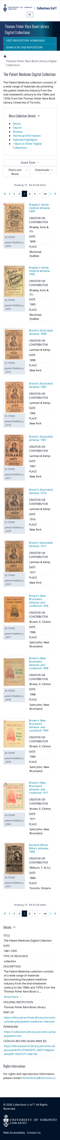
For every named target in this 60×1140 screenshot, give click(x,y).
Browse (17, 132)
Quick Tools (28, 162)
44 (45, 193)
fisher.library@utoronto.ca (38, 1078)
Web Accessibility (14, 1132)
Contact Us (34, 1132)
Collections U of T (24, 1104)
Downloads (42, 170)
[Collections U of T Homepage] (5, 56)
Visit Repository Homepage (25, 40)
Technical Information (27, 136)
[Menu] (30, 14)
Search (17, 128)
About (17, 123)
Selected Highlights (25, 140)
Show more (11, 997)
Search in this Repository (24, 47)
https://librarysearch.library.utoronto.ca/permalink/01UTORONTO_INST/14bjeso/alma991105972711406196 (29, 1050)
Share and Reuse (14, 172)
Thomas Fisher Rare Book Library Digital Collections (31, 63)
